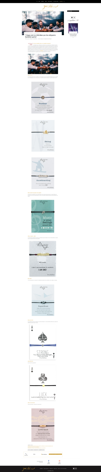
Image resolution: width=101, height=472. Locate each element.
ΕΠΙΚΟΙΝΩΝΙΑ (41, 468)
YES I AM (59, 468)
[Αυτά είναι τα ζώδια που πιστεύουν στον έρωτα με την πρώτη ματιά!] (73, 28)
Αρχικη (23, 10)
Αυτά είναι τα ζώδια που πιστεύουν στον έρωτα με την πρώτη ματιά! (73, 34)
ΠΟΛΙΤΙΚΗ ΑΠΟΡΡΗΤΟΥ (46, 468)
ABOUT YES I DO (55, 468)
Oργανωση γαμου (26, 10)
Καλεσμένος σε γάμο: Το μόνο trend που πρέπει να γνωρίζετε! (36, 447)
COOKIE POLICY (51, 468)
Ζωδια (71, 32)
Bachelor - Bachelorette (33, 10)
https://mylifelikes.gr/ (44, 454)
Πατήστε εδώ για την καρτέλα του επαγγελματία (55, 454)
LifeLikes (34, 454)
